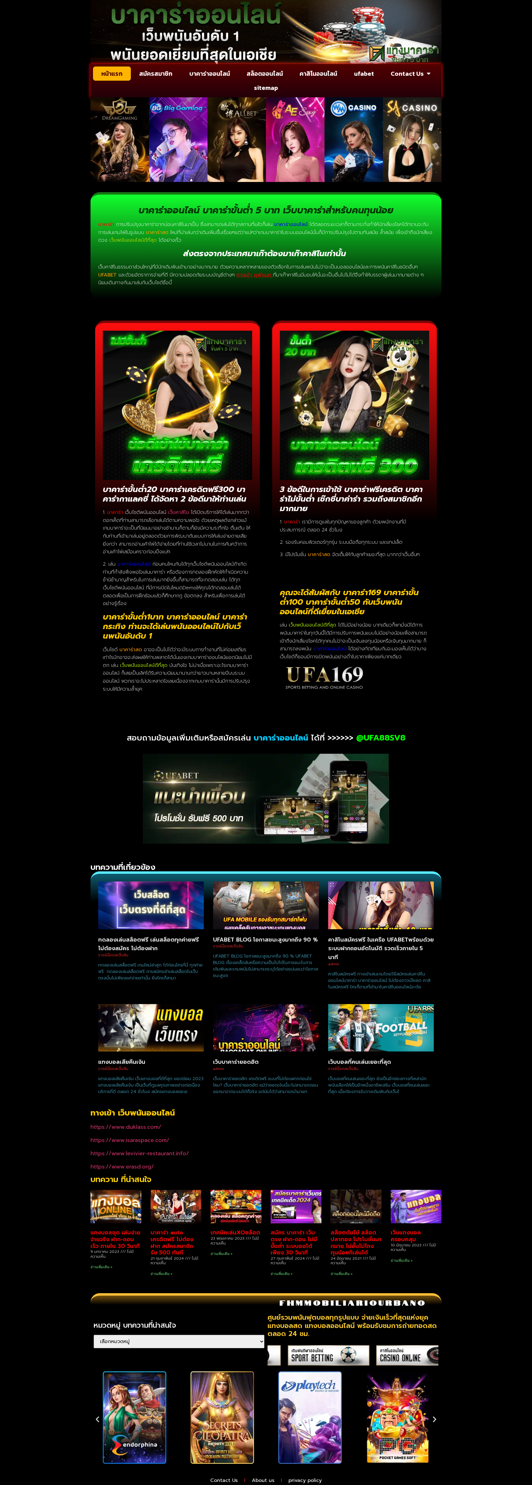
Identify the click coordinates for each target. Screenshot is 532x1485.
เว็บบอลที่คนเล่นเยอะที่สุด (359, 1062)
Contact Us (407, 73)
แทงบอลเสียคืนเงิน (121, 1062)
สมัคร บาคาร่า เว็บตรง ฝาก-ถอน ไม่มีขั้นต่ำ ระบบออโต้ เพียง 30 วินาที (294, 1242)
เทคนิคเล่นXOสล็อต (235, 1232)
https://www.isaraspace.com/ (130, 1140)
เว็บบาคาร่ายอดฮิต (236, 1062)
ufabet (364, 73)
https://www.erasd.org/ (122, 1166)
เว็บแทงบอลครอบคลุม (406, 1236)
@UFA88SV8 (380, 738)
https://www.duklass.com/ (126, 1127)
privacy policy (305, 1480)
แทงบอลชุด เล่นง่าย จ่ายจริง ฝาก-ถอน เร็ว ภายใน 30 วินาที (115, 1239)
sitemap (266, 87)
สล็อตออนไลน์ (265, 73)
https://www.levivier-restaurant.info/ (140, 1153)
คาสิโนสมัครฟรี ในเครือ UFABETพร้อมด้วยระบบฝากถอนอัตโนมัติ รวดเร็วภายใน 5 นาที (381, 948)
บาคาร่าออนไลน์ (209, 73)
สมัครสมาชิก (155, 73)
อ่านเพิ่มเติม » (101, 1267)
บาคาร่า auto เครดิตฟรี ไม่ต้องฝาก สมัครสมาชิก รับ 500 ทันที (172, 1242)
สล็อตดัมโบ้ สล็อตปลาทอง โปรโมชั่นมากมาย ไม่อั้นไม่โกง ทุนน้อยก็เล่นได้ (356, 1242)
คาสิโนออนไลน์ (318, 73)
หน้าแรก (112, 73)
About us (263, 1480)
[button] (97, 1419)
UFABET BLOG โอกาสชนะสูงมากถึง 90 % (265, 939)
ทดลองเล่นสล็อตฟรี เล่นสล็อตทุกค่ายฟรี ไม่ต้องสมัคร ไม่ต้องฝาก (148, 944)
